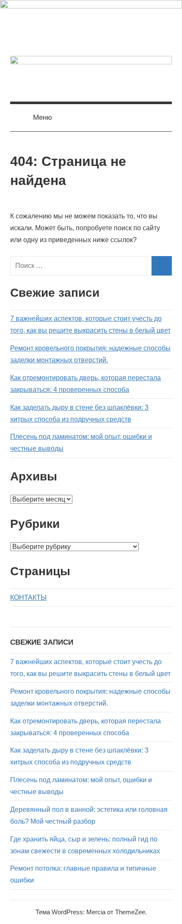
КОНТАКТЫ (28, 597)
